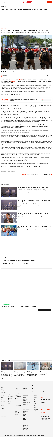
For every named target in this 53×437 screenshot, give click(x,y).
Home (2, 28)
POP (9, 403)
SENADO (45, 9)
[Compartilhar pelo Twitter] (9, 71)
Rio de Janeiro (30, 170)
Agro (35, 405)
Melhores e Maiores (25, 422)
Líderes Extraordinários (26, 408)
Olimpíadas (23, 170)
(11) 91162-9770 (46, 399)
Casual (9, 386)
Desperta (35, 397)
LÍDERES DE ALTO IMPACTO (3, 394)
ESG (1, 403)
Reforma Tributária (25, 389)
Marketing (10, 389)
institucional (6, 435)
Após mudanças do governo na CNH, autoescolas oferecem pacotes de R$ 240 (19, 260)
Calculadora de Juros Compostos (18, 411)
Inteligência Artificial (3, 409)
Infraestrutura (13, 9)
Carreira (2, 399)
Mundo (9, 384)
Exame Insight (2, 406)
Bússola (24, 397)
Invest (2, 412)
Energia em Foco (26, 402)
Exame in (35, 393)
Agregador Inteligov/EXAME (24, 9)
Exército (13, 171)
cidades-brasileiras (39, 170)
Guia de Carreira (16, 399)
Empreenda (36, 407)
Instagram (43, 391)
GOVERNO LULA (40, 9)
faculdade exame (35, 385)
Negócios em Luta (25, 412)
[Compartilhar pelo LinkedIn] (5, 71)
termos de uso (12, 435)
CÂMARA (34, 9)
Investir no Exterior (25, 405)
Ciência (9, 401)
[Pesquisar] (4, 2)
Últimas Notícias (2, 390)
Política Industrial (25, 415)
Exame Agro (9, 394)
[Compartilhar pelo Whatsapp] (1, 71)
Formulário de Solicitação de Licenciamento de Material (46, 411)
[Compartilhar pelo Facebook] (3, 71)
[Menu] (1, 2)
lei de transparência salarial (38, 435)
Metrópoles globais (5, 171)
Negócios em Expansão (25, 429)
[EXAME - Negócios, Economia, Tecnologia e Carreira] (26, 2)
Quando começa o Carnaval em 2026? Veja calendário (13, 266)
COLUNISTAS (3, 416)
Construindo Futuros (25, 400)
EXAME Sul (25, 395)
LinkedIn (43, 389)
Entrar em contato (45, 397)
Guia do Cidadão (4, 9)
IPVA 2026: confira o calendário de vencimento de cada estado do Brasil (17, 263)
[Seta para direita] (50, 9)
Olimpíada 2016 (16, 170)
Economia (3, 401)
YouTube (43, 386)
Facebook (43, 393)
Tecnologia (10, 396)
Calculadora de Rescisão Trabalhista (18, 406)
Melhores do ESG (25, 426)
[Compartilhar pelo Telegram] (7, 71)
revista (35, 388)
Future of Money (10, 399)
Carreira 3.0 (36, 395)
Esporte (9, 391)
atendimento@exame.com (46, 403)
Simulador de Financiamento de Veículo (18, 416)
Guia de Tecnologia (17, 392)
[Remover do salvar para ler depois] (13, 71)
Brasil (3, 7)
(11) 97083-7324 (46, 416)
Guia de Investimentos (18, 396)
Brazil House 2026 (25, 392)
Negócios (2, 414)
